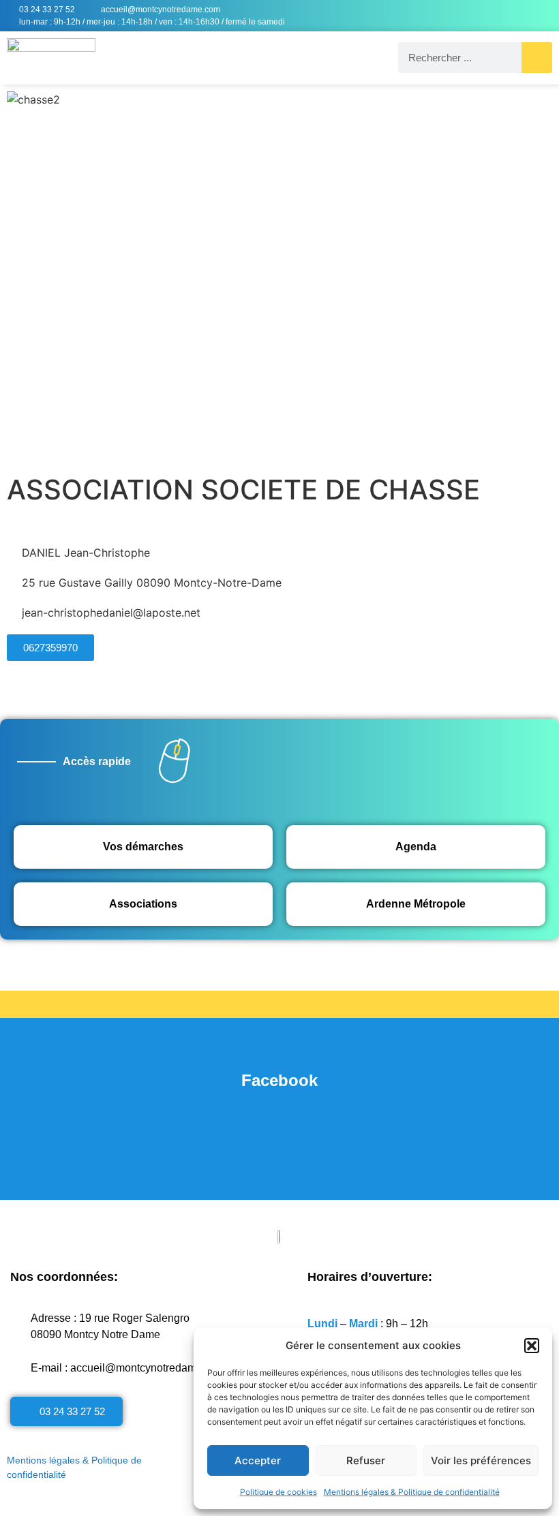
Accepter (258, 1460)
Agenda (415, 846)
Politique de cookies (278, 1492)
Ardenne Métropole (416, 904)
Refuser (365, 1460)
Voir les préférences (481, 1460)
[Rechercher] (537, 57)
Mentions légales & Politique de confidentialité (412, 1492)
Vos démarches (143, 846)
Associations (143, 904)
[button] (532, 1345)
